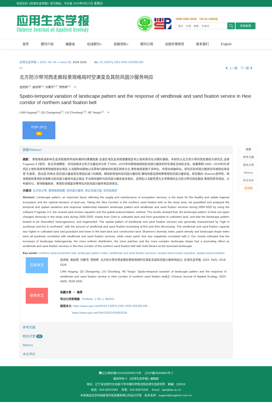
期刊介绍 (47, 44)
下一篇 (245, 68)
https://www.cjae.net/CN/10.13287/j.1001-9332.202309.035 (110, 305)
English (226, 44)
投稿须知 (120, 44)
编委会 (70, 44)
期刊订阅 (146, 44)
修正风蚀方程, (94, 190)
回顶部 (248, 188)
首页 (26, 44)
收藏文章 (65, 292)
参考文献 (29, 327)
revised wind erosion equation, (177, 253)
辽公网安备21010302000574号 (121, 373)
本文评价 (29, 354)
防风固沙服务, (76, 190)
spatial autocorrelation (211, 253)
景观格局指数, (57, 190)
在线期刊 (93, 44)
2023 (43, 62)
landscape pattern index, (94, 253)
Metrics (28, 345)
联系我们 (202, 44)
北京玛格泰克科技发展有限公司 (111, 395)
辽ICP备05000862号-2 (159, 373)
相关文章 (32, 336)
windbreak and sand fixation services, (134, 253)
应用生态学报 (28, 62)
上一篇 (232, 68)
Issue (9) (65, 62)
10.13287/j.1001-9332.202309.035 (121, 62)
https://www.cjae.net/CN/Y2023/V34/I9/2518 (99, 312)
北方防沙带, (40, 190)
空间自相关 (110, 190)
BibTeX (109, 299)
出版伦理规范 (174, 44)
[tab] (126, 150)
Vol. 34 (52, 62)
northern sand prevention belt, (58, 253)
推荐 (79, 292)
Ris (99, 299)
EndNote (87, 299)
